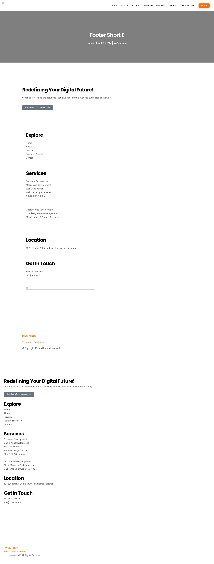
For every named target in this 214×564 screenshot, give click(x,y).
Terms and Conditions (33, 342)
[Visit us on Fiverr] (5, 555)
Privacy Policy (29, 336)
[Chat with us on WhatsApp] (208, 555)
